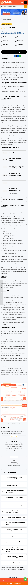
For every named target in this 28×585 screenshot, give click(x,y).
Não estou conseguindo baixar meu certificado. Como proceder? (15, 530)
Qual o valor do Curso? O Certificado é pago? (13, 484)
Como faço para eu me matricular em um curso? (15, 491)
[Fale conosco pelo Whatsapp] (25, 579)
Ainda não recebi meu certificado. (15, 517)
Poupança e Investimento (13, 183)
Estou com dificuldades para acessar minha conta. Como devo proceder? (15, 549)
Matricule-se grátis (15, 583)
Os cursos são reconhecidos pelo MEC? (15, 523)
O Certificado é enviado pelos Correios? (14, 542)
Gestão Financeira (11, 153)
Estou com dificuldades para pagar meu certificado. (14, 511)
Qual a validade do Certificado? (15, 563)
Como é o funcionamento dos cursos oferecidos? (14, 478)
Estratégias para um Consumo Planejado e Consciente (12, 175)
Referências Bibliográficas (13, 199)
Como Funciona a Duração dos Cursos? (14, 498)
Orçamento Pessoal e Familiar (12, 159)
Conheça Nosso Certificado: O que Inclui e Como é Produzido (14, 557)
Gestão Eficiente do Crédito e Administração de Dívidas (14, 167)
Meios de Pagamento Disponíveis (15, 536)
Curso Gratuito (6, 24)
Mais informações (13, 577)
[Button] (25, 6)
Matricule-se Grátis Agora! (15, 52)
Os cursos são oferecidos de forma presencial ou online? (14, 505)
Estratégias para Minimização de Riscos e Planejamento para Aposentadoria (12, 191)
